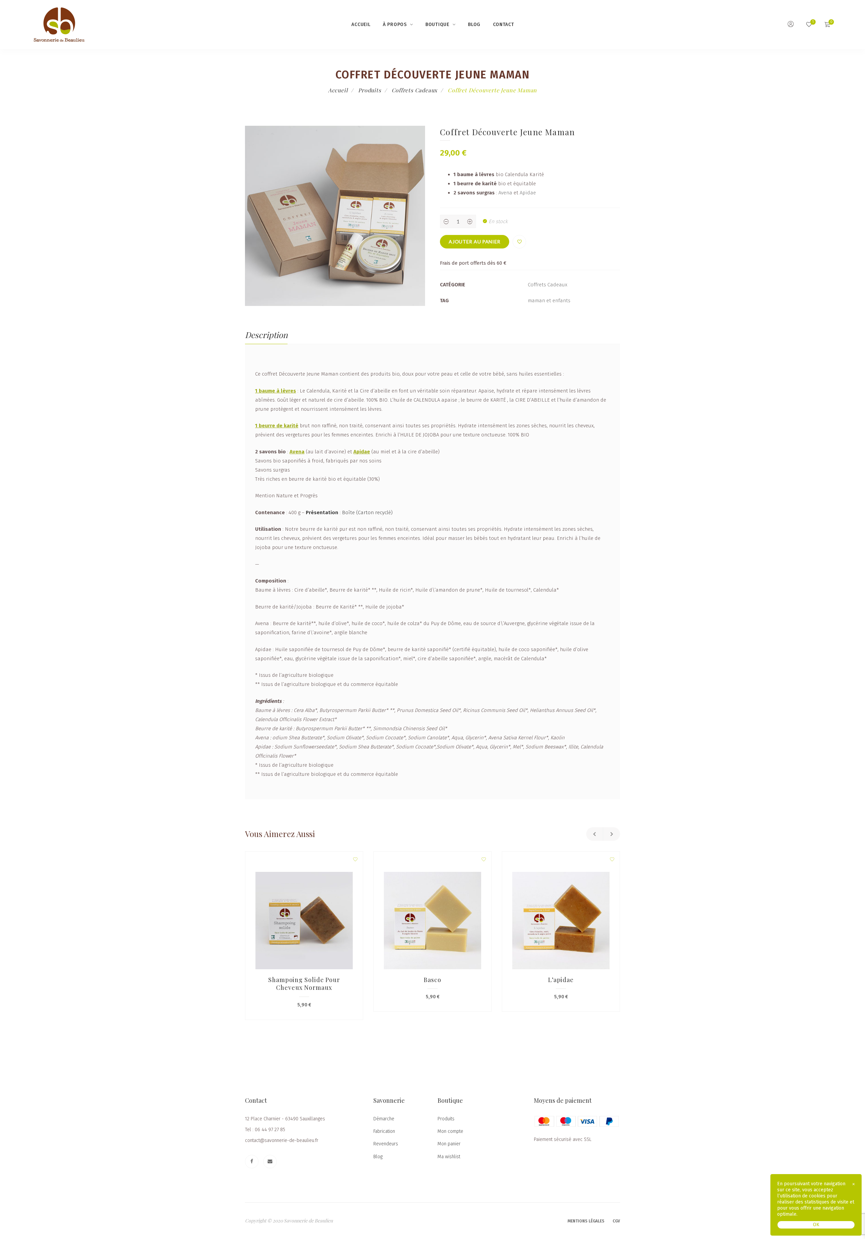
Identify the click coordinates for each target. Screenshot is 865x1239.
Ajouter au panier (474, 241)
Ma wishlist (449, 1157)
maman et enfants (549, 300)
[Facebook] (251, 1161)
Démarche (383, 1119)
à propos (395, 24)
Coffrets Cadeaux (415, 90)
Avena (505, 193)
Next (611, 834)
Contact (503, 24)
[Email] (270, 1161)
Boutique (437, 24)
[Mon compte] (791, 25)
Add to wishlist (519, 241)
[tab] (266, 335)
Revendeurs (385, 1144)
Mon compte (450, 1131)
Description (266, 334)
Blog (474, 24)
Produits (369, 90)
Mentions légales (586, 1221)
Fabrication (384, 1131)
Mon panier (449, 1144)
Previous (594, 834)
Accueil (360, 24)
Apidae (528, 193)
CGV (616, 1221)
